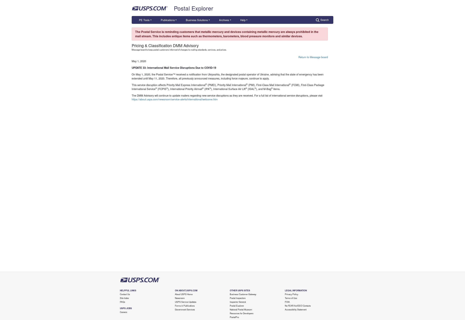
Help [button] (243, 20)
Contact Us (125, 294)
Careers (123, 312)
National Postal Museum (241, 309)
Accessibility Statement (295, 309)
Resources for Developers (241, 313)
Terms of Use (291, 298)
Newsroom (180, 298)
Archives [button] (224, 20)
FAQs (122, 301)
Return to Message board (313, 57)
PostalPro (234, 317)
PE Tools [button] (144, 20)
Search (324, 20)
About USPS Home (184, 294)
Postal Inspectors (238, 298)
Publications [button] (168, 20)
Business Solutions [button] (197, 20)
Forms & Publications (185, 305)
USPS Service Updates (185, 301)
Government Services (185, 309)
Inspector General (238, 301)
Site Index (124, 298)
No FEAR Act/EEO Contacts (298, 305)
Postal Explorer (193, 8)
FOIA (287, 301)
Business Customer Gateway (243, 294)
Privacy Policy (291, 294)
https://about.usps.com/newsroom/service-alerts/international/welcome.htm (175, 99)
